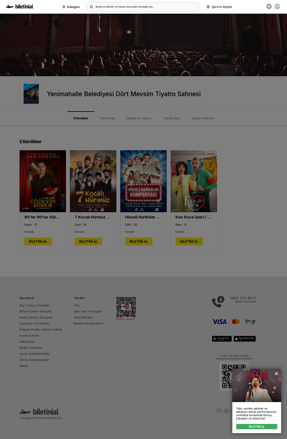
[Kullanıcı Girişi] (277, 6)
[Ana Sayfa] (19, 7)
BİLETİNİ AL (257, 426)
